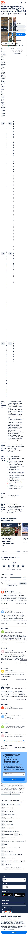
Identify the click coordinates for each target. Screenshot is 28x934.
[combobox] (12, 585)
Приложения (5, 891)
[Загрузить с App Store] (19, 895)
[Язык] (21, 3)
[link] (11, 538)
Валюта (4, 883)
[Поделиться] (25, 14)
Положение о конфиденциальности (10, 794)
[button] (5, 14)
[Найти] (18, 3)
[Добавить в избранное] (19, 525)
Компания (5, 903)
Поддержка (5, 900)
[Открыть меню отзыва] (25, 592)
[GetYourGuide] (3, 3)
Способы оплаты (7, 910)
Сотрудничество (7, 907)
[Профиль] (25, 3)
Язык (3, 876)
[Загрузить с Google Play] (7, 895)
